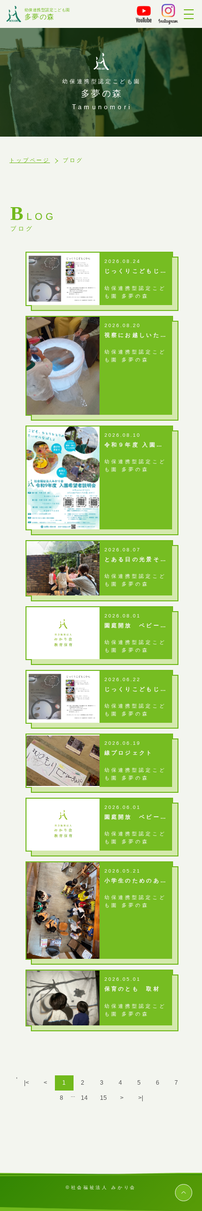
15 (103, 1097)
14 (84, 1097)
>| (140, 1097)
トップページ (29, 160)
